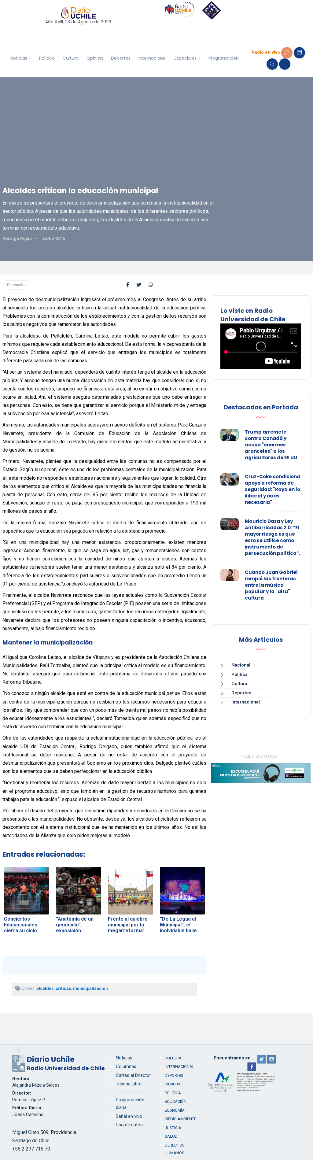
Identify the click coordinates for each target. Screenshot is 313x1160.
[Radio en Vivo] (287, 52)
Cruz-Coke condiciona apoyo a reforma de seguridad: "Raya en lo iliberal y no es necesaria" (272, 489)
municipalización (90, 988)
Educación (16, 285)
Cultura (71, 58)
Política (47, 58)
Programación (223, 58)
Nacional (240, 665)
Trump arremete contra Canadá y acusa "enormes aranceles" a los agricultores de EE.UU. (271, 445)
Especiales (186, 58)
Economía (175, 1110)
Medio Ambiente (180, 1119)
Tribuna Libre (129, 1084)
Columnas (126, 1066)
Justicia (173, 1127)
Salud (171, 1136)
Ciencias (173, 1084)
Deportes (121, 58)
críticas (63, 988)
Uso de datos (129, 1125)
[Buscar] (272, 64)
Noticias (18, 58)
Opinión (95, 58)
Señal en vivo (129, 1116)
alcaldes (45, 988)
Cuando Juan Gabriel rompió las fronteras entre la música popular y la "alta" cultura (271, 585)
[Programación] (299, 52)
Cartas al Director (133, 1075)
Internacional (152, 58)
